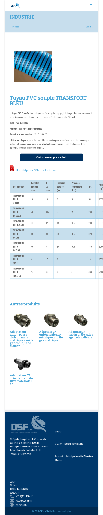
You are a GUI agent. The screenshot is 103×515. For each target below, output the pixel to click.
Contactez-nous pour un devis (51, 157)
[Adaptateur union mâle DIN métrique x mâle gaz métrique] (51, 320)
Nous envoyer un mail (24, 500)
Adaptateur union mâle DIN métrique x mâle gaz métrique (51, 336)
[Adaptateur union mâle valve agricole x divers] (80, 320)
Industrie (79, 456)
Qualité (80, 444)
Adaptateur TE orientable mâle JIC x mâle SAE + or (21, 380)
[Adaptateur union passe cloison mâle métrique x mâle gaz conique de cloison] (22, 320)
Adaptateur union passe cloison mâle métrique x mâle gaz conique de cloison (21, 339)
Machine (58, 460)
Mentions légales (64, 511)
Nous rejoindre (21, 505)
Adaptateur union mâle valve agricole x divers (80, 334)
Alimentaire (88, 456)
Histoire (67, 444)
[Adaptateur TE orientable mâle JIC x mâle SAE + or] (22, 364)
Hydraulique (70, 456)
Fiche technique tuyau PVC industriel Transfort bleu (36, 170)
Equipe (73, 444)
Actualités (58, 431)
